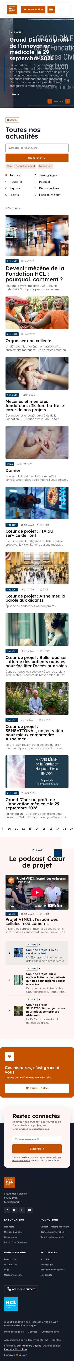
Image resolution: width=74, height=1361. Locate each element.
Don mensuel (10, 1264)
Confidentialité (50, 1331)
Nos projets (46, 1275)
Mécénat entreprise (14, 1275)
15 (44, 828)
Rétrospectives (49, 188)
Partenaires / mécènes (15, 1242)
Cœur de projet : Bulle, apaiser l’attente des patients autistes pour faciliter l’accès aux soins (36, 661)
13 (30, 828)
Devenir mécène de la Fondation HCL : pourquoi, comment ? (35, 274)
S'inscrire (35, 1148)
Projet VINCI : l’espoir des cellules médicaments (32, 921)
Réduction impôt (25, 166)
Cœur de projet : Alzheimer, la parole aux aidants (35, 598)
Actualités (16, 181)
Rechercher (35, 157)
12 (23, 828)
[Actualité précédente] (49, 101)
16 (50, 828)
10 (9, 828)
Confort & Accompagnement (54, 1226)
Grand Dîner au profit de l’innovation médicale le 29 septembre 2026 (32, 803)
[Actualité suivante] (67, 101)
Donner (13, 470)
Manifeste (9, 1226)
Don (9, 166)
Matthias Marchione (15, 1349)
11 (16, 828)
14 (37, 828)
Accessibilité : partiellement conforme (26, 1340)
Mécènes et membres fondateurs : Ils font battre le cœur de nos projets (35, 405)
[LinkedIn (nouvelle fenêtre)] (22, 1210)
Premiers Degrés (31, 1345)
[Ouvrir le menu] (51, 9)
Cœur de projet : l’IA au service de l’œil (29, 533)
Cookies (32, 1331)
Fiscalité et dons (49, 195)
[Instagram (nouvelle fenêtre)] (15, 1210)
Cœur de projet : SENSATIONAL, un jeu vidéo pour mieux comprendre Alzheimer (34, 732)
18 (64, 828)
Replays (15, 188)
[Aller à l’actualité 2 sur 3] (60, 101)
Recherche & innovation (52, 1232)
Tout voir (16, 175)
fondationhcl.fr (13, 1201)
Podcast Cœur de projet (52, 1269)
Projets (14, 195)
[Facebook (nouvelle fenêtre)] (7, 1210)
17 (57, 828)
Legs (6, 1269)
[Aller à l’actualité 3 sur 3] (62, 101)
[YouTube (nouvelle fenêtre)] (30, 1210)
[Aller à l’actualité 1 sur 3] (56, 101)
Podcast (44, 181)
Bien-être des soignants (52, 1237)
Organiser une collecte (28, 340)
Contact (56, 1340)
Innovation (45, 166)
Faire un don (10, 1259)
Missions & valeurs (13, 1232)
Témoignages (48, 175)
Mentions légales (14, 1331)
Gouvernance (10, 1237)
